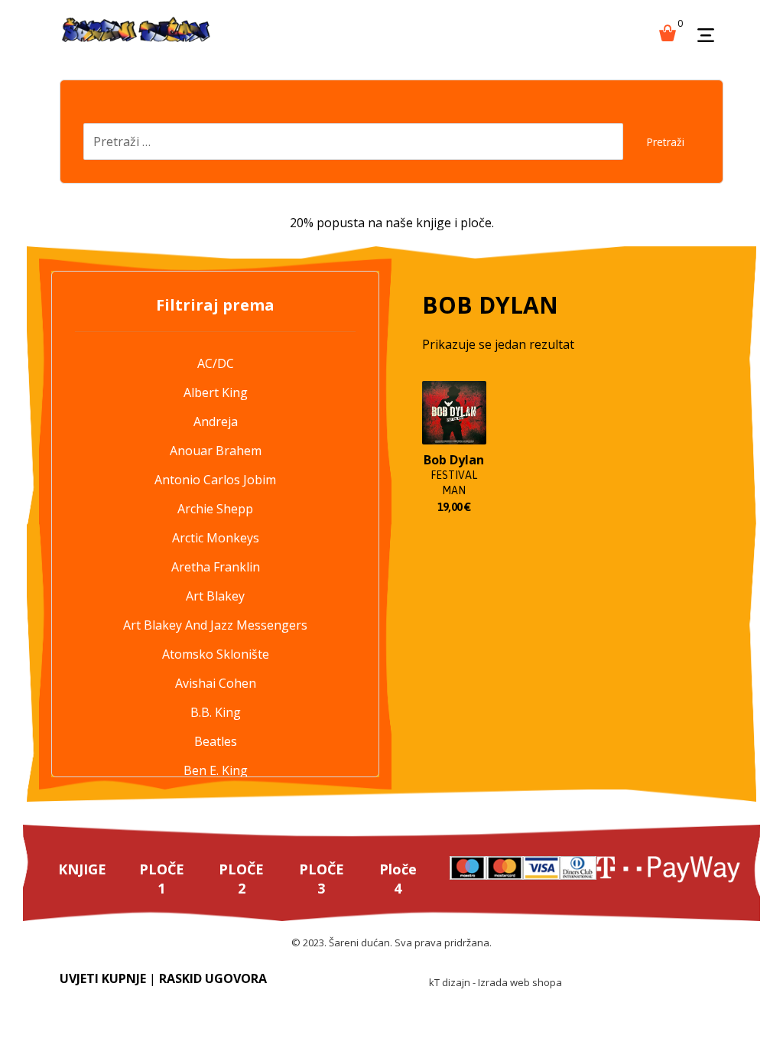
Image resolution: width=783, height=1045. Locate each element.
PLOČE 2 (241, 878)
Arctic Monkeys (215, 537)
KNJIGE (82, 869)
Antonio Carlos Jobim (215, 479)
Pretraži (665, 142)
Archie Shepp (215, 508)
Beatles (215, 741)
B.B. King (215, 712)
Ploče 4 (398, 878)
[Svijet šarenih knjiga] (136, 30)
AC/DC (215, 363)
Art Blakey (215, 596)
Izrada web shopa (520, 982)
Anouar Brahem (216, 450)
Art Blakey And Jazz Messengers (215, 625)
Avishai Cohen (215, 683)
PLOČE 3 (321, 878)
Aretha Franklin (215, 566)
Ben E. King (216, 770)
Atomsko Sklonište (215, 654)
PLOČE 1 (161, 878)
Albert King (216, 392)
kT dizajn (449, 982)
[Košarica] (667, 31)
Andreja (215, 421)
